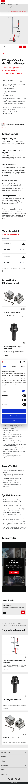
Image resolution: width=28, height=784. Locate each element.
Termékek (19, 4)
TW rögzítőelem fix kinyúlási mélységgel (17, 11)
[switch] (24, 395)
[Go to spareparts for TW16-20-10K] (23, 249)
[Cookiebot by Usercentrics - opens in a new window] (20, 362)
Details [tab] (14, 366)
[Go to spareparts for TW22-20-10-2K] (23, 262)
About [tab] (23, 366)
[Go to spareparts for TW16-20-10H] (23, 256)
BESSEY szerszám (12, 4)
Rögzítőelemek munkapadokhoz (16, 9)
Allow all (14, 411)
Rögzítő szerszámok (13, 6)
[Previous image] (20, 47)
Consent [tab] (5, 366)
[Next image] (24, 47)
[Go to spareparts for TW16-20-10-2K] (23, 243)
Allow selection (14, 415)
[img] (14, 30)
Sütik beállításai (14, 572)
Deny (14, 420)
